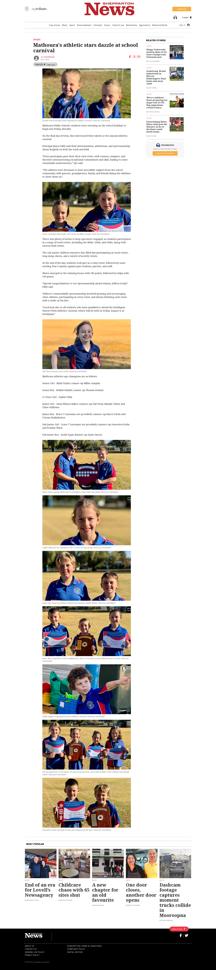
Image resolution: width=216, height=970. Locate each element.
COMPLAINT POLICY (76, 949)
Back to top (177, 929)
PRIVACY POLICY (32, 955)
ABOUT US (29, 946)
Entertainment (84, 25)
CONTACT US (31, 949)
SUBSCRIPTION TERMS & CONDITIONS (84, 946)
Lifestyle (98, 25)
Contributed (49, 57)
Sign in (182, 25)
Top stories (54, 25)
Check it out (118, 25)
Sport (72, 25)
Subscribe (181, 9)
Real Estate (131, 25)
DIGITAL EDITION (75, 952)
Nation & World (159, 25)
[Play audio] (175, 17)
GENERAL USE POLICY (34, 952)
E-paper (185, 17)
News (65, 25)
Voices (107, 25)
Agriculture (144, 25)
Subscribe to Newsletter (165, 153)
